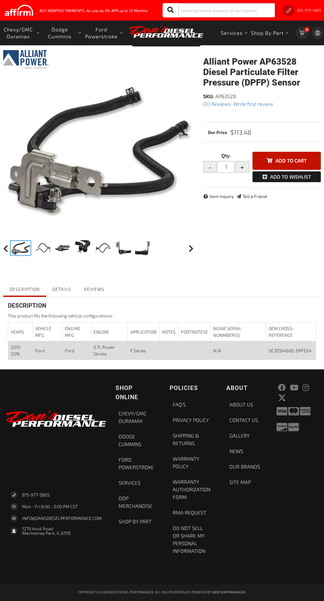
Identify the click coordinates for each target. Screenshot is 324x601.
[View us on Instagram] (305, 388)
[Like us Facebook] (282, 388)
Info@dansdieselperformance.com (62, 518)
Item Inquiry (221, 196)
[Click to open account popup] (317, 33)
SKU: (208, 96)
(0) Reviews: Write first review (238, 104)
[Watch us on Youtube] (294, 388)
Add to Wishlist (290, 177)
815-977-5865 (35, 494)
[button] (219, 10)
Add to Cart (291, 160)
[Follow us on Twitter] (282, 397)
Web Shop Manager (229, 592)
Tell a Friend (255, 196)
